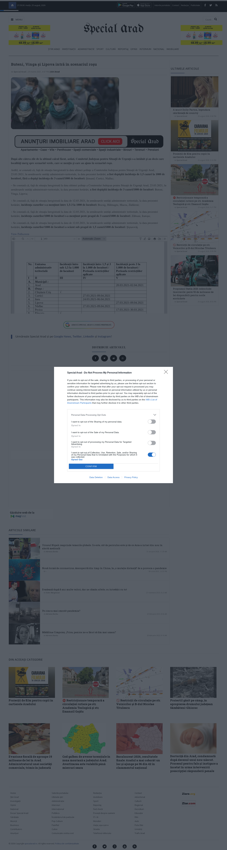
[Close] (167, 373)
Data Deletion (96, 477)
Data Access (113, 477)
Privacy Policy (131, 477)
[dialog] (113, 425)
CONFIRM (91, 466)
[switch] (152, 422)
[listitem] (113, 414)
